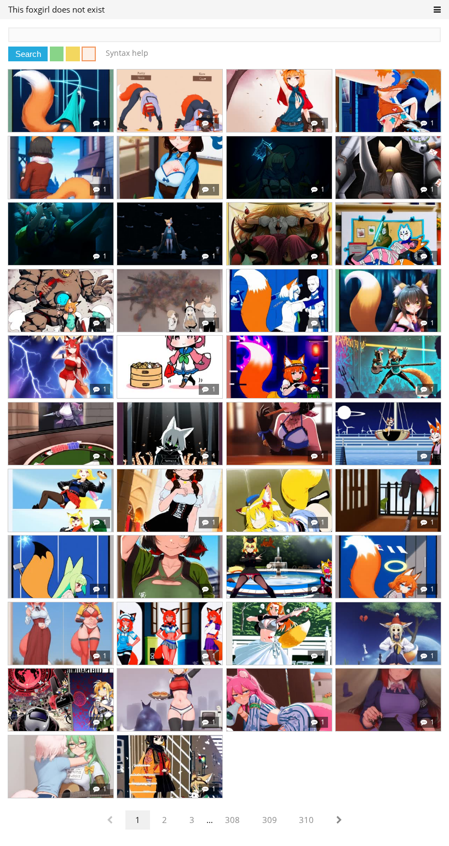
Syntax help (127, 53)
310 (306, 819)
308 (232, 819)
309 (269, 819)
